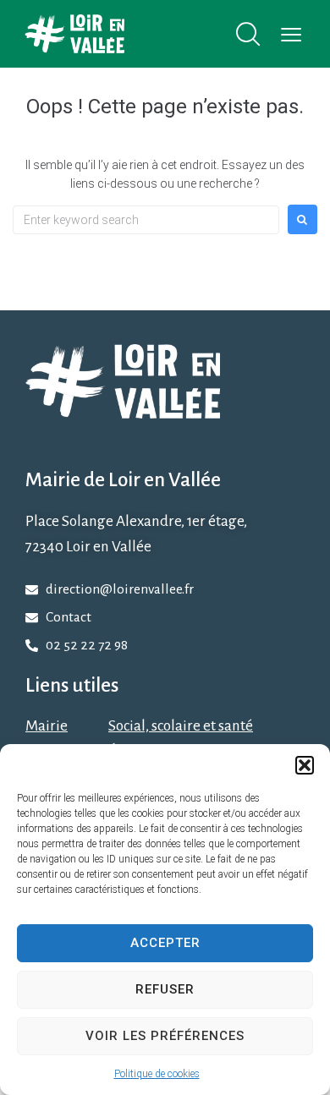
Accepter (165, 942)
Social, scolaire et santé (180, 726)
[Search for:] (146, 219)
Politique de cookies (157, 1074)
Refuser (165, 989)
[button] (304, 765)
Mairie (46, 726)
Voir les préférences (165, 1035)
